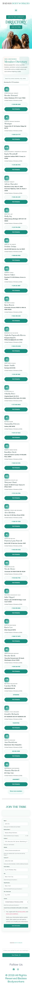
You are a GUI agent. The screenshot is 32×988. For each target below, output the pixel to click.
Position (6, 838)
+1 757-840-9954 (16, 405)
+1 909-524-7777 (16, 135)
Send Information (16, 926)
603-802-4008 (16, 751)
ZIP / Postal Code (7, 891)
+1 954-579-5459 (16, 346)
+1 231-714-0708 (16, 227)
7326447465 (16, 723)
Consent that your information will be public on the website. (16, 908)
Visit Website (16, 109)
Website (5, 847)
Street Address (7, 866)
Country (5, 898)
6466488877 (16, 780)
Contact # (6, 858)
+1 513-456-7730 (16, 578)
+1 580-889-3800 (16, 104)
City (4, 873)
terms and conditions (12, 914)
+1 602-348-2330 (16, 316)
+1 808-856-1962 (16, 256)
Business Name (7, 829)
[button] (16, 10)
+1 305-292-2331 (16, 197)
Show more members (16, 791)
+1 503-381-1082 (16, 374)
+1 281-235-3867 (16, 286)
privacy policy (22, 912)
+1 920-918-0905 (16, 608)
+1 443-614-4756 (16, 550)
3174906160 (16, 695)
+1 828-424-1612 (16, 463)
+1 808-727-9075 (16, 636)
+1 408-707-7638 (16, 522)
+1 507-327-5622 (16, 433)
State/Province (7, 883)
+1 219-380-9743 (16, 165)
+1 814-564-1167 (16, 667)
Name (5, 821)
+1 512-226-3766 (16, 493)
